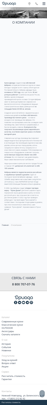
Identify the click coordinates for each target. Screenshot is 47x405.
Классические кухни (12, 324)
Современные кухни (12, 321)
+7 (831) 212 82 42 (16, 398)
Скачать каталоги (11, 334)
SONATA (7, 179)
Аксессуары (8, 331)
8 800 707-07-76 (23, 284)
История (6, 343)
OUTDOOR (7, 327)
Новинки (6, 350)
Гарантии (7, 379)
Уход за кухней (9, 360)
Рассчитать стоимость (11, 402)
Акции (5, 366)
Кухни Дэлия (18, 193)
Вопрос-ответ (9, 363)
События (6, 347)
